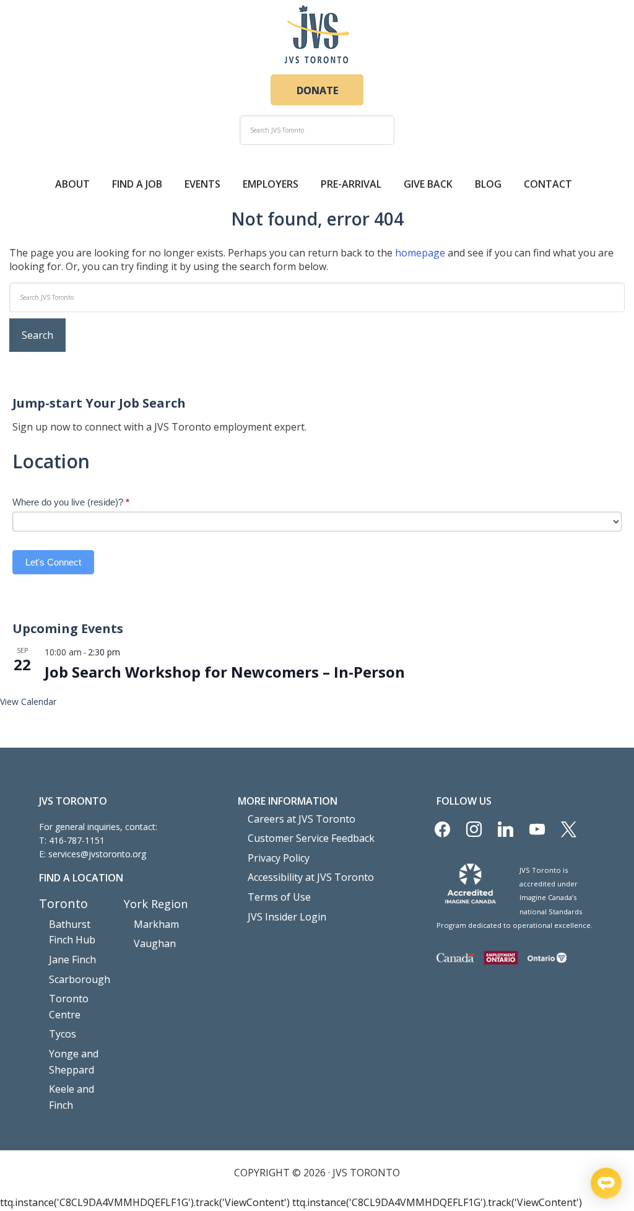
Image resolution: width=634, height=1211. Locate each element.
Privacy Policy (279, 858)
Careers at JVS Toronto (301, 819)
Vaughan (155, 943)
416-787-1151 (77, 840)
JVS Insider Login (287, 917)
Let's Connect (53, 562)
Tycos (62, 1034)
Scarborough (79, 979)
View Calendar (28, 701)
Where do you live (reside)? (70, 502)
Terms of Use (279, 897)
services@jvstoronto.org (97, 854)
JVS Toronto (317, 34)
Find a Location (81, 878)
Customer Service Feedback (311, 838)
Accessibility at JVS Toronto (311, 877)
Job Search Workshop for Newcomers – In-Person (225, 672)
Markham (156, 924)
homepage (420, 253)
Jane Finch (72, 959)
